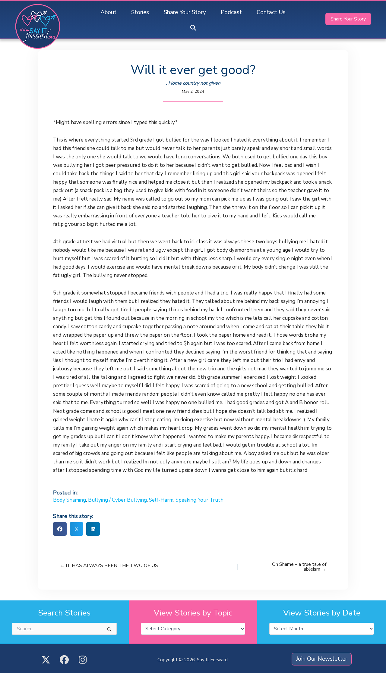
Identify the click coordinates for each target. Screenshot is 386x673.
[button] (193, 28)
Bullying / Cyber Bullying (117, 500)
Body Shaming (69, 500)
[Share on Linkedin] (93, 529)
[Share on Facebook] (60, 529)
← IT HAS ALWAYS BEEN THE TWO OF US (109, 565)
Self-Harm (161, 500)
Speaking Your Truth (199, 500)
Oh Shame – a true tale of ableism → (299, 567)
